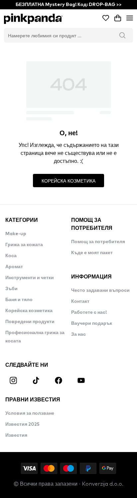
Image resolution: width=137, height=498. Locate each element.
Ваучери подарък (91, 323)
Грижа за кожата (24, 245)
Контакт (80, 301)
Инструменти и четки (29, 277)
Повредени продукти (30, 321)
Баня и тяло (19, 299)
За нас (78, 334)
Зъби (11, 288)
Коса (11, 255)
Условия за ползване (29, 413)
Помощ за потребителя (98, 242)
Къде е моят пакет (92, 252)
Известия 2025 (22, 424)
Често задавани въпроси (100, 290)
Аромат (14, 266)
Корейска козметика (29, 310)
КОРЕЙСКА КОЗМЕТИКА (68, 181)
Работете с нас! (89, 312)
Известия (16, 435)
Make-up (15, 234)
